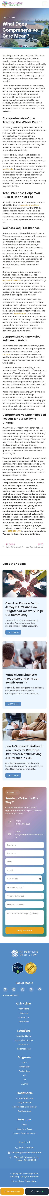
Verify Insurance (24, 930)
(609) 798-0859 (22, 824)
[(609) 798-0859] (9, 822)
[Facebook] (39, 989)
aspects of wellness (29, 205)
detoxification (20, 313)
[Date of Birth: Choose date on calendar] (39, 878)
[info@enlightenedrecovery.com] (9, 834)
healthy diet (8, 169)
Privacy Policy (31, 1181)
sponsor (6, 354)
